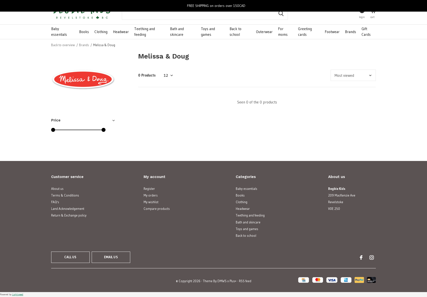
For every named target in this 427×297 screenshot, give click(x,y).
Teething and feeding (144, 31)
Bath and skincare (177, 31)
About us (57, 189)
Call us (70, 257)
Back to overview (63, 45)
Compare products (157, 209)
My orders (151, 195)
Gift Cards (366, 31)
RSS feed (245, 281)
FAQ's (55, 202)
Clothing (100, 31)
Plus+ (233, 281)
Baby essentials (59, 31)
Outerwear (264, 31)
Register (149, 189)
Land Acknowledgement (67, 209)
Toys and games (208, 31)
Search (281, 13)
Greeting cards (305, 31)
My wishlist (151, 202)
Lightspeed (17, 294)
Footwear (332, 31)
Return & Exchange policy (68, 215)
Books (84, 31)
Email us (111, 257)
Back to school (235, 31)
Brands (350, 31)
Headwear (121, 31)
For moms (283, 31)
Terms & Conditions (65, 195)
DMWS (222, 281)
